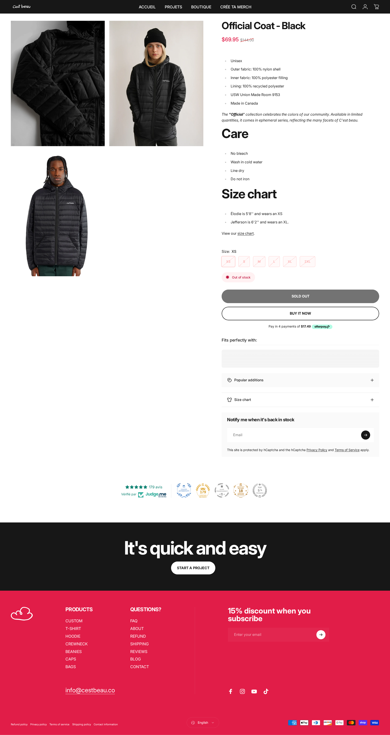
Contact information (106, 724)
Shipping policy (81, 724)
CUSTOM (74, 620)
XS (228, 261)
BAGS (70, 666)
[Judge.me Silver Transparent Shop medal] (222, 490)
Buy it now (300, 313)
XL (290, 261)
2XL (307, 261)
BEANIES (73, 651)
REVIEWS (138, 651)
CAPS (70, 659)
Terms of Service (347, 450)
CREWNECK (76, 643)
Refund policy (19, 724)
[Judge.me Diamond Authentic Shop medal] (184, 490)
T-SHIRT (73, 628)
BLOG (135, 659)
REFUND (138, 636)
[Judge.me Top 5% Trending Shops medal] (260, 490)
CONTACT (139, 666)
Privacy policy (38, 724)
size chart (245, 233)
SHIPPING (139, 643)
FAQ (133, 620)
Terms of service (59, 724)
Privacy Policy (316, 450)
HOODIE (72, 636)
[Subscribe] (365, 435)
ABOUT (137, 628)
